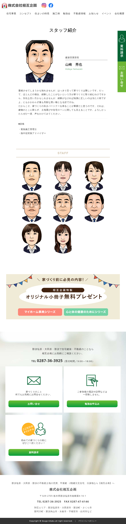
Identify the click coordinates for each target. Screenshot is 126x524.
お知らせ (94, 13)
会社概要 (119, 13)
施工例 (56, 13)
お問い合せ (34, 403)
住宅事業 (11, 13)
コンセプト (25, 13)
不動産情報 (79, 13)
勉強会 (66, 13)
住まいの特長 (42, 13)
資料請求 (34, 452)
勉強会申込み (92, 403)
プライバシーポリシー (87, 521)
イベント (107, 13)
